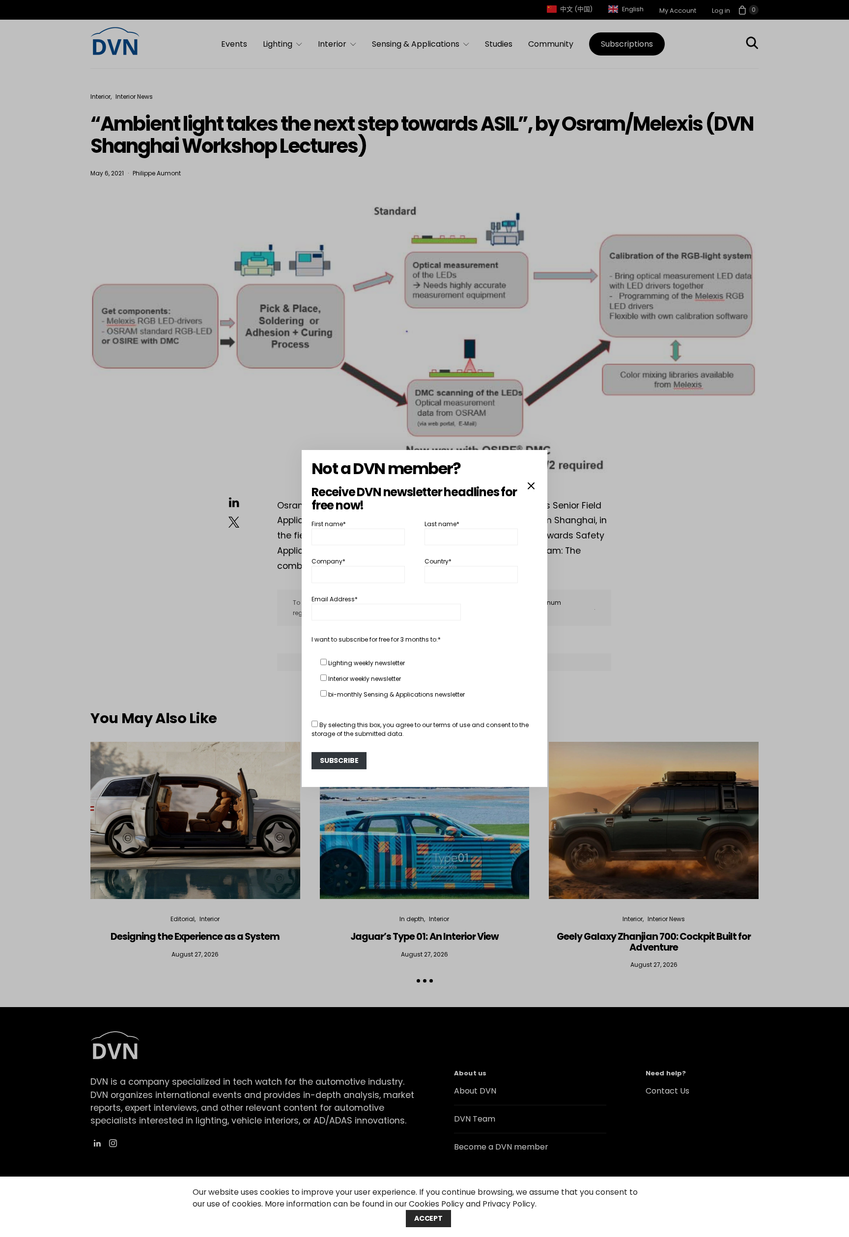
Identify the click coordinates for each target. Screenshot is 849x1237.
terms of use (451, 725)
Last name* (441, 524)
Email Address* (334, 599)
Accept (428, 1218)
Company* (328, 561)
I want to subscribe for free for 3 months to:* (376, 639)
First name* (328, 524)
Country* (438, 561)
